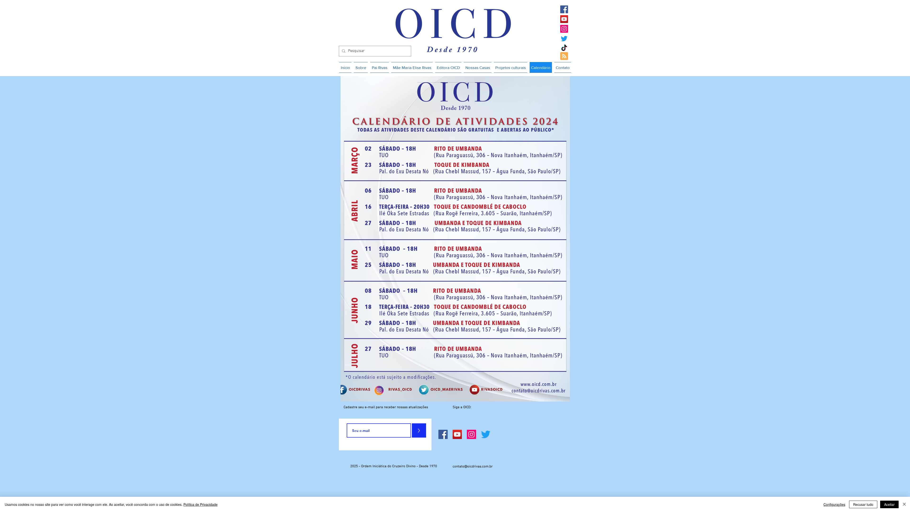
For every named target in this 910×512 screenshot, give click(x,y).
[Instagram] (564, 29)
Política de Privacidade (200, 504)
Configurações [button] (834, 504)
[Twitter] (564, 38)
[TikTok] (564, 48)
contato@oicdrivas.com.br (473, 466)
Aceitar (889, 504)
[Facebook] (564, 9)
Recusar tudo (863, 504)
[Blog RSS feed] (564, 56)
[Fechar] (904, 504)
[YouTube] (564, 19)
